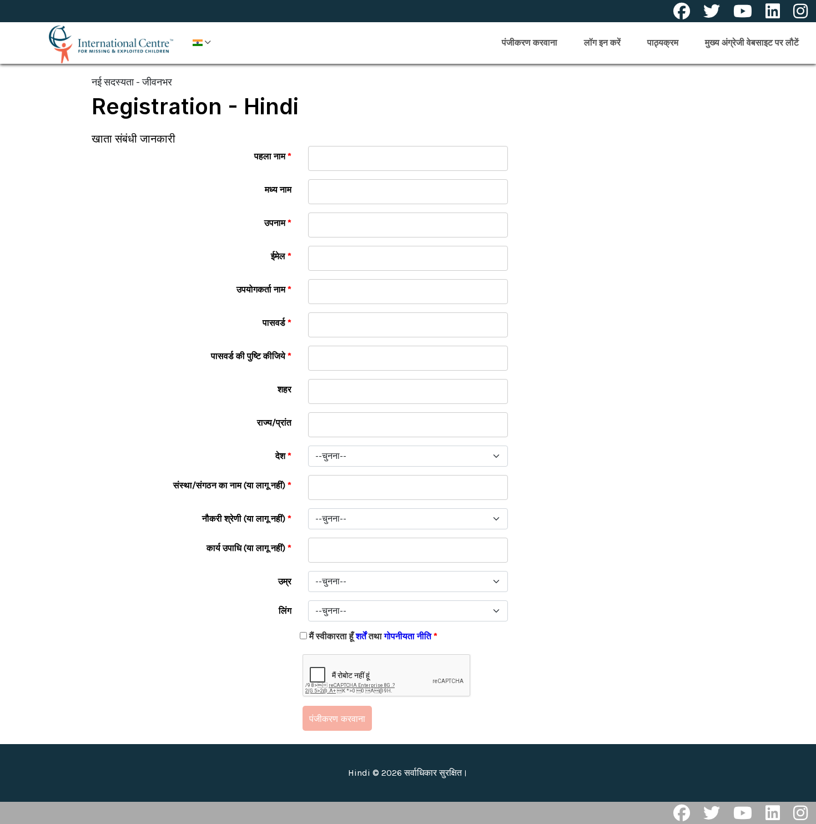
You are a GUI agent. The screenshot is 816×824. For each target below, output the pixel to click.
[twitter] (711, 11)
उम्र (284, 581)
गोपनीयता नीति (409, 636)
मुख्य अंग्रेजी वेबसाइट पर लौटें (752, 42)
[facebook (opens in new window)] (681, 813)
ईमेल (281, 256)
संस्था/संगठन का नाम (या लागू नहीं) (232, 485)
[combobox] (408, 456)
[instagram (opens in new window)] (800, 813)
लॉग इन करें (602, 42)
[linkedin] (772, 11)
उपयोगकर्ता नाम (263, 289)
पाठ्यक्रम (662, 42)
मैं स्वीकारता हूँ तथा (373, 636)
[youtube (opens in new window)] (742, 813)
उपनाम (277, 223)
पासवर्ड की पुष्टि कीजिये (251, 356)
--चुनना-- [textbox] (330, 456)
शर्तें (361, 636)
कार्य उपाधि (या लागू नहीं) (248, 548)
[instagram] (800, 11)
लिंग (285, 610)
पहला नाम (272, 156)
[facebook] (681, 11)
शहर (284, 389)
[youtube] (742, 11)
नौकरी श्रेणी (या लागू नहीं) (246, 518)
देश (283, 456)
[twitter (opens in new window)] (711, 813)
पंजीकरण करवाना (529, 42)
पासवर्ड (277, 322)
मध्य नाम (278, 189)
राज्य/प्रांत (274, 422)
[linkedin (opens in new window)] (772, 813)
